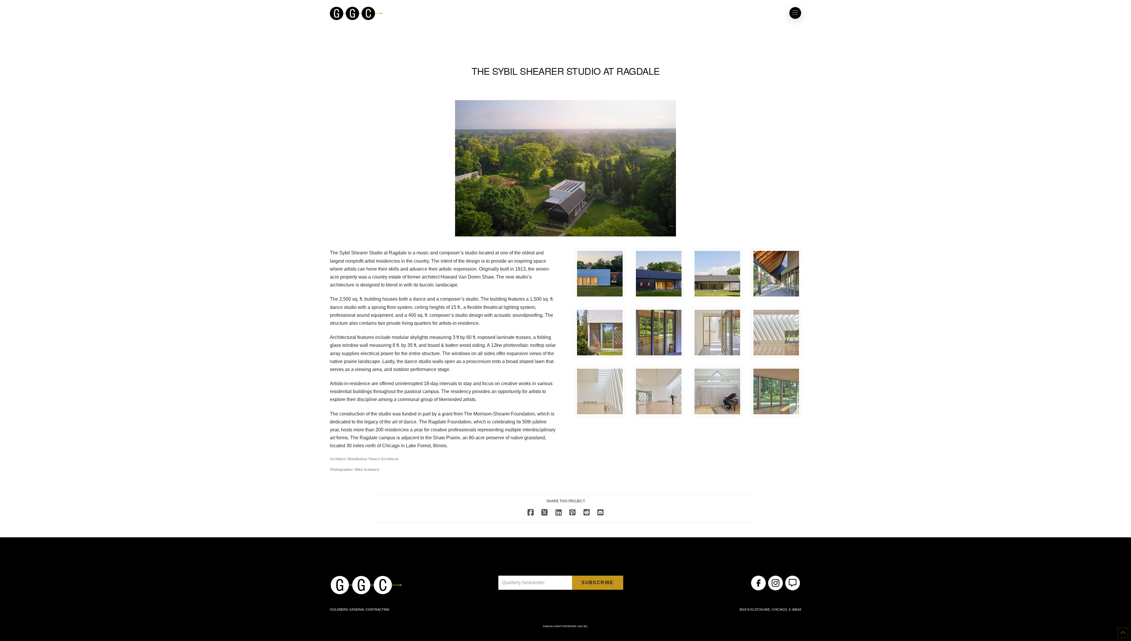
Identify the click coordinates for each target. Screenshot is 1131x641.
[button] (795, 13)
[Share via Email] (600, 512)
